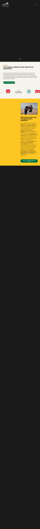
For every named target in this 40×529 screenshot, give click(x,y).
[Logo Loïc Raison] (12, 91)
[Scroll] (20, 58)
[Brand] (5, 4)
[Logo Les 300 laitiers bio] (23, 91)
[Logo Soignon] (33, 91)
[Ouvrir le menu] (36, 4)
